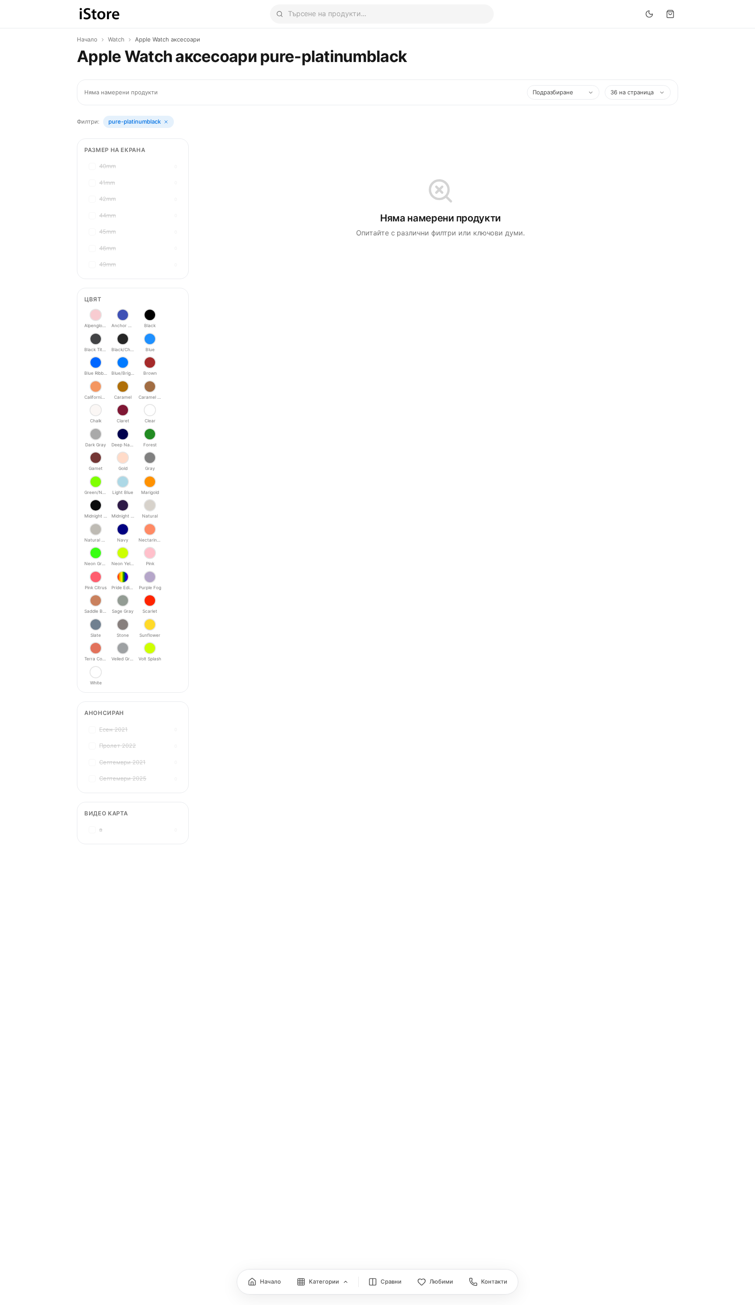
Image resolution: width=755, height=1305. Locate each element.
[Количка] (670, 14)
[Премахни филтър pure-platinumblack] (166, 121)
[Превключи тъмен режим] (649, 14)
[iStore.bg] (99, 14)
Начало (87, 39)
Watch (116, 39)
